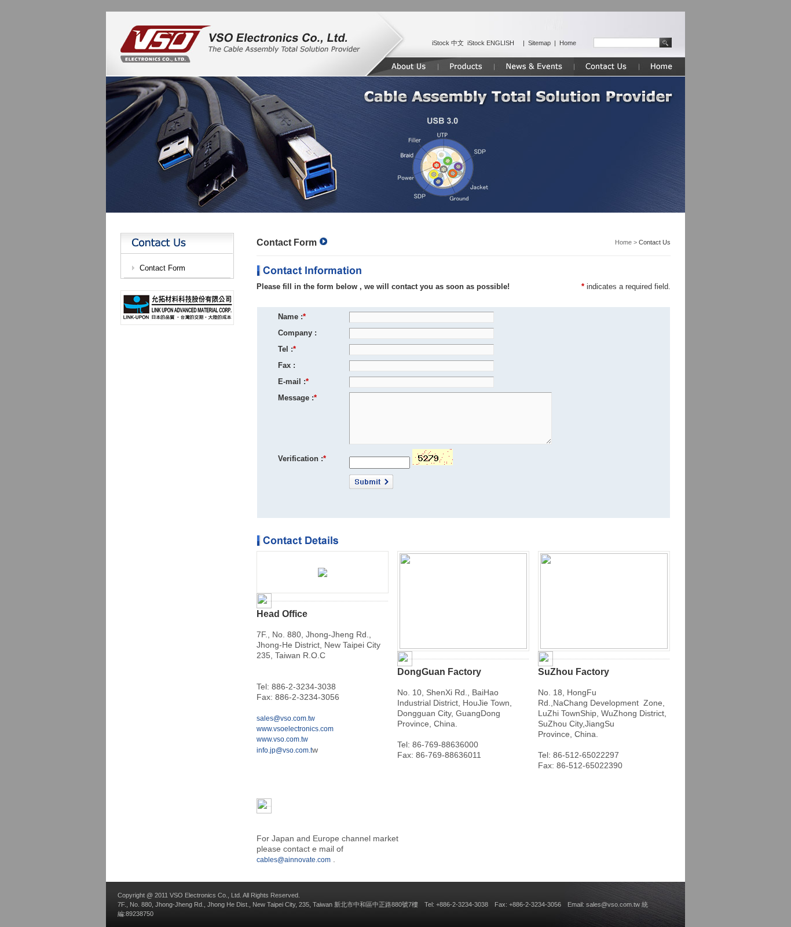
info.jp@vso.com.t (284, 750)
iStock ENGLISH (490, 42)
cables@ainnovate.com (294, 860)
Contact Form (162, 268)
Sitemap (539, 42)
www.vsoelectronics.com (295, 729)
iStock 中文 (448, 42)
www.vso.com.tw (282, 739)
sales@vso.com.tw (286, 718)
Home (567, 42)
